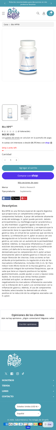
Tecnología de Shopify (39, 420)
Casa (6, 24)
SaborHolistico (21, 420)
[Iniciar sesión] (44, 13)
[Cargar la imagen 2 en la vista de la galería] (26, 113)
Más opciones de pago (28, 182)
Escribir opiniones (28, 324)
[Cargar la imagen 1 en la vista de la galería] (10, 113)
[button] (4, 13)
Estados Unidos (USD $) (27, 406)
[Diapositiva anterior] (5, 3)
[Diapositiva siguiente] (51, 3)
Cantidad (6, 154)
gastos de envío (12, 137)
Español (20, 413)
